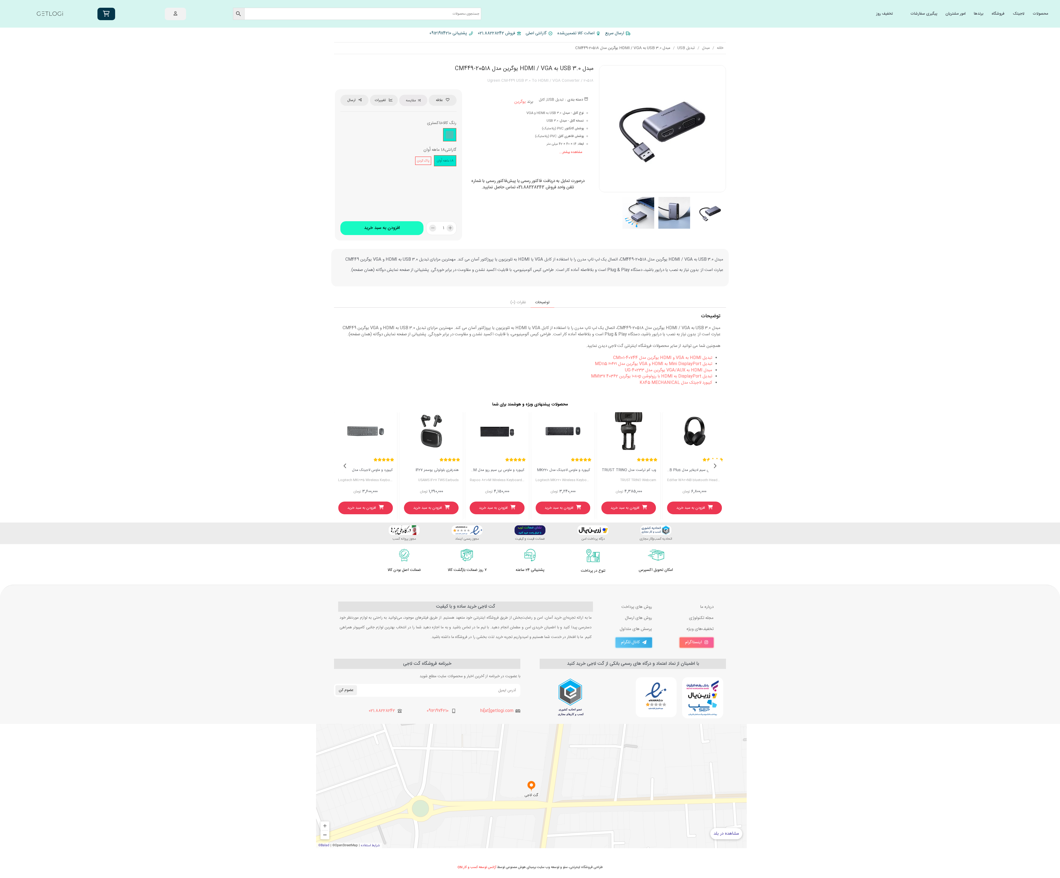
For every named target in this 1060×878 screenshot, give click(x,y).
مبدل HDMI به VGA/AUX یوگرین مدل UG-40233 (668, 370)
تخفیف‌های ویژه (700, 629)
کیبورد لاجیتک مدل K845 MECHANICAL (676, 382)
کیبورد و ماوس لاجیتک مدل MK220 (563, 470)
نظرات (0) (518, 302)
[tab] (543, 302)
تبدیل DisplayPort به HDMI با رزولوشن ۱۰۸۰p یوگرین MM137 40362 (651, 376)
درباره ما (707, 607)
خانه (720, 48)
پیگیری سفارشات (923, 13)
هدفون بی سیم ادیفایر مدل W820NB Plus (694, 470)
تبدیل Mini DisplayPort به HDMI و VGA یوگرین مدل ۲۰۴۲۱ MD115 (653, 363)
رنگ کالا (449, 123)
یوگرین (520, 101)
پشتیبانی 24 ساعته (530, 570)
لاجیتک (1018, 13)
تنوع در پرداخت (593, 571)
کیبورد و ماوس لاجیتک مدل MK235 (365, 470)
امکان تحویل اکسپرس (656, 570)
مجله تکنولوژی (701, 618)
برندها (978, 13)
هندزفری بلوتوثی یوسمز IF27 (437, 470)
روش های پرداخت (636, 607)
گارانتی (450, 150)
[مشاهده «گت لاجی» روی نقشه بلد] (531, 786)
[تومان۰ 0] (106, 14)
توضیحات (542, 302)
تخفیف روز (884, 13)
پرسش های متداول (636, 629)
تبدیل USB (686, 48)
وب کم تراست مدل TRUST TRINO (629, 470)
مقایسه (411, 100)
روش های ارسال (638, 618)
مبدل (706, 48)
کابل (542, 100)
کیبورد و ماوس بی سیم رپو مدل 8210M (497, 470)
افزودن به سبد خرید (382, 228)
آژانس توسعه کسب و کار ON (476, 867)
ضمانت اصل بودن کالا (404, 570)
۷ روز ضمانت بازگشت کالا (467, 570)
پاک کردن (423, 161)
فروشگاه (998, 13)
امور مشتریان (955, 13)
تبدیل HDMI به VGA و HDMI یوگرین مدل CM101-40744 (662, 357)
